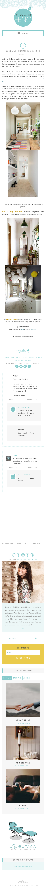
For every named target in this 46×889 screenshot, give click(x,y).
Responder (32, 399)
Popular (7, 678)
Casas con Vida (11, 357)
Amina (15, 455)
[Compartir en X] (21, 367)
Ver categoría (23, 723)
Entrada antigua (37, 543)
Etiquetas (17, 678)
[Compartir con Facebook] (17, 367)
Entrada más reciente (11, 543)
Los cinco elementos (30, 357)
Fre (24, 559)
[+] (23, 628)
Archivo (26, 678)
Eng (19, 559)
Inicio (25, 543)
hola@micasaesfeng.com (23, 866)
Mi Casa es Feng (31, 885)
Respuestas (14, 399)
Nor (35, 559)
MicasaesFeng (24, 407)
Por (30, 559)
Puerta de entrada (23, 360)
